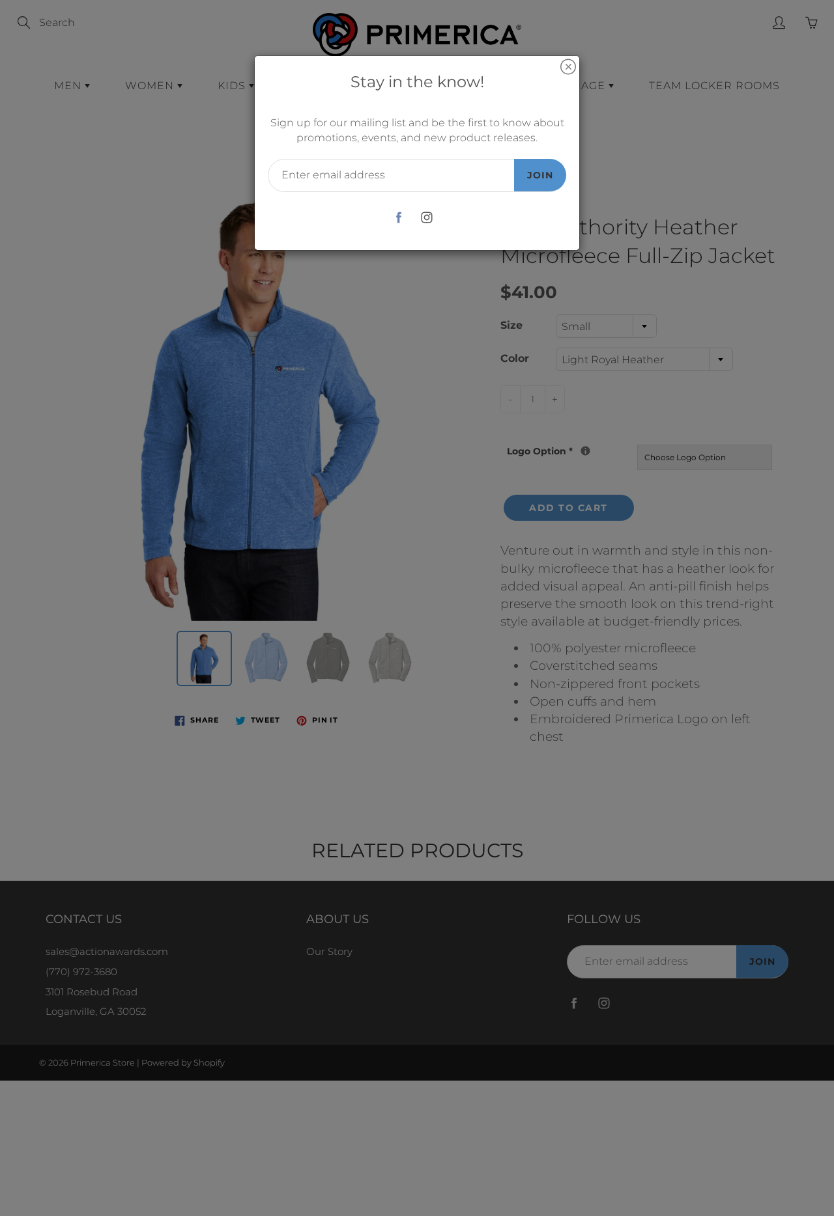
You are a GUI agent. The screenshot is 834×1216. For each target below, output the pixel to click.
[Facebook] (398, 217)
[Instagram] (426, 217)
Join (540, 175)
